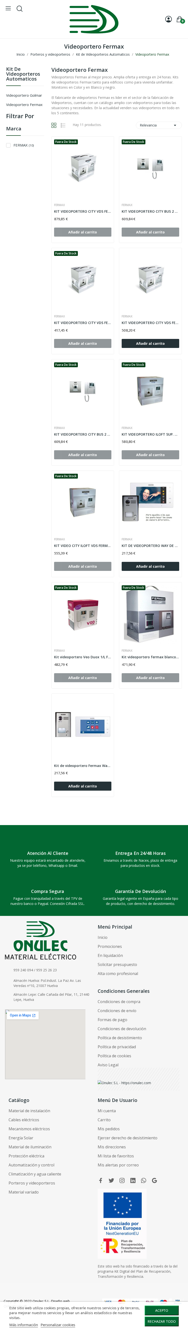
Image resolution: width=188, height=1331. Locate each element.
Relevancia (159, 125)
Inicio (102, 937)
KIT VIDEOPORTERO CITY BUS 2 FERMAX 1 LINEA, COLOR (83, 434)
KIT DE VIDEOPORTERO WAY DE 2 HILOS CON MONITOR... (150, 545)
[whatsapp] (144, 1181)
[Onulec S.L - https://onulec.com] (124, 1082)
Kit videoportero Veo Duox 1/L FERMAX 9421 (83, 657)
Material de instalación (29, 1110)
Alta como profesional (118, 973)
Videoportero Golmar (24, 95)
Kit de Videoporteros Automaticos (23, 74)
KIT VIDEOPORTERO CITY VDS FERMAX (83, 211)
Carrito (104, 1119)
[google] (154, 1181)
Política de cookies (114, 1056)
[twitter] (111, 1181)
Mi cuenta (107, 1110)
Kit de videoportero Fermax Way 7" (83, 765)
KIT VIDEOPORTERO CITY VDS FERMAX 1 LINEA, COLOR (150, 322)
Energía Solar (21, 1138)
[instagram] (122, 1181)
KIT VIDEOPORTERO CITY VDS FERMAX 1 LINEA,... (83, 322)
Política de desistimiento (120, 1037)
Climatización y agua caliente (35, 1174)
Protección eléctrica (26, 1156)
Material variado (24, 1192)
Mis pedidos (109, 1129)
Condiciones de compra (119, 1001)
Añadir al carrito (150, 343)
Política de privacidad (117, 1046)
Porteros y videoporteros (32, 1183)
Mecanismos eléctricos (29, 1129)
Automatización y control (31, 1165)
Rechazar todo (162, 1321)
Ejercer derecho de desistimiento (127, 1138)
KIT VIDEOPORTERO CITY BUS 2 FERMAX (150, 211)
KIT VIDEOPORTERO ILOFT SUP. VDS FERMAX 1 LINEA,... (150, 434)
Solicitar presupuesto (117, 964)
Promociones (110, 946)
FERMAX (23, 145)
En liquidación (110, 955)
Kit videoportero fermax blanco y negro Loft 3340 (150, 657)
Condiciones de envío (117, 1010)
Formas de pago (112, 1019)
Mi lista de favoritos (116, 1156)
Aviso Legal (108, 1065)
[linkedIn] (133, 1181)
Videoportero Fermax (24, 104)
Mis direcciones (112, 1147)
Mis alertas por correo (118, 1165)
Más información (23, 1324)
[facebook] (101, 1181)
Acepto (161, 1310)
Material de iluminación (30, 1147)
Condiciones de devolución (122, 1028)
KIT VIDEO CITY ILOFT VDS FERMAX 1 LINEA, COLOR (83, 545)
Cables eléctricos (24, 1119)
